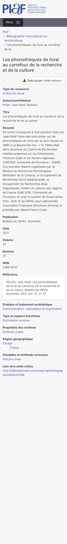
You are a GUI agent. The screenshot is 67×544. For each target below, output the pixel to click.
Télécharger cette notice (43, 80)
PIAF (6, 32)
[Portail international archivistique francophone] (33, 9)
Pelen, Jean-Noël (14, 105)
